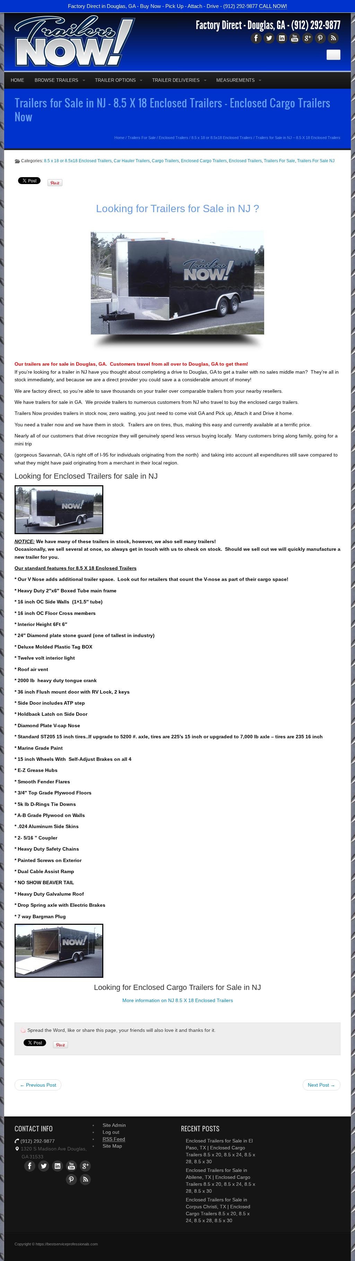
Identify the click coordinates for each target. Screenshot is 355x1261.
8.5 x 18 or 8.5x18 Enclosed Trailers (221, 138)
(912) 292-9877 (315, 25)
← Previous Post (38, 1085)
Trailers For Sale (142, 138)
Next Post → (321, 1085)
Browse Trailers (56, 80)
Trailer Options (115, 80)
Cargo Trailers (165, 160)
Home (17, 80)
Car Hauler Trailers (132, 160)
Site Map (112, 1146)
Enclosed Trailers (173, 138)
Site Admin (114, 1125)
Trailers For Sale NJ (316, 160)
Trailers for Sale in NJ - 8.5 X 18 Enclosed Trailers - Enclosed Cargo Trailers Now (172, 109)
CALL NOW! (273, 6)
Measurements (235, 80)
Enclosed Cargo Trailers (204, 160)
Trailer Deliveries (176, 80)
